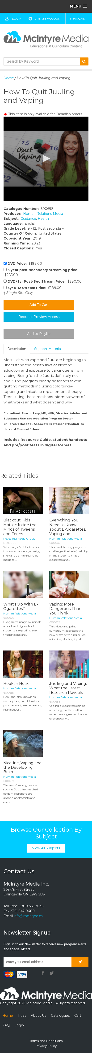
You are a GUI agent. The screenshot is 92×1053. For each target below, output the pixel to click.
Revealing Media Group (19, 538)
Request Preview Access (38, 317)
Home (9, 78)
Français (77, 18)
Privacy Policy (46, 1046)
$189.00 (25, 263)
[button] (46, 158)
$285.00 (41, 272)
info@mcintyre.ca (28, 916)
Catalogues (60, 1015)
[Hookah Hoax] (23, 664)
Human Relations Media (43, 213)
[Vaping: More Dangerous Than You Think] (69, 584)
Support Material (48, 349)
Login (16, 18)
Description (16, 349)
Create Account (48, 18)
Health (43, 218)
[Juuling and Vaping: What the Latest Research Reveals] (69, 664)
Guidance (28, 218)
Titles (22, 1015)
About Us (38, 1015)
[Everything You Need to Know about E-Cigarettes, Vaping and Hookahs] (69, 500)
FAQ (6, 1025)
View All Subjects (46, 848)
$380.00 (45, 281)
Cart (77, 1015)
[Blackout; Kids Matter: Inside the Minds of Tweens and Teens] (23, 500)
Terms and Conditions (46, 1041)
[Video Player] (46, 159)
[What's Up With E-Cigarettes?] (23, 584)
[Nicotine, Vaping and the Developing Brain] (23, 743)
